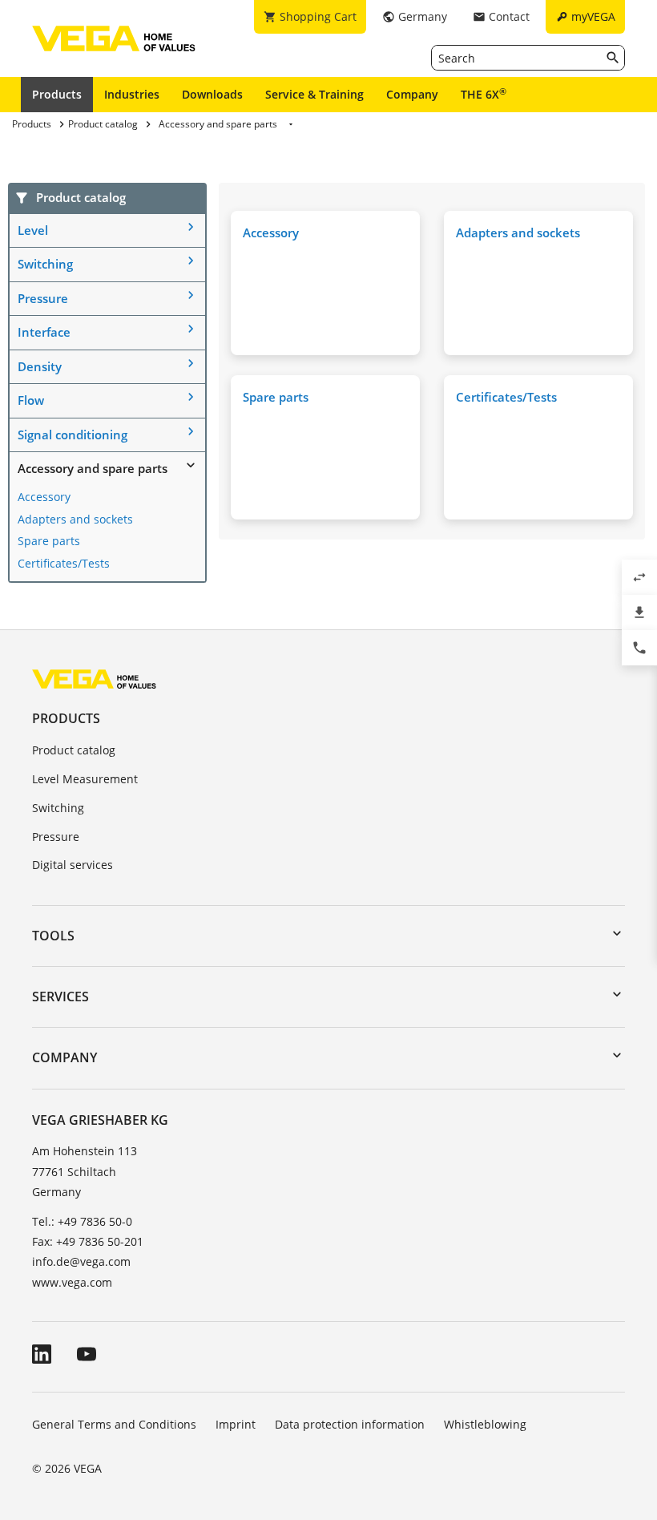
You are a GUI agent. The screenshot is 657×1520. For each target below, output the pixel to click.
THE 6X (483, 94)
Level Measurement (85, 778)
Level (33, 230)
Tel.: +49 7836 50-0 (82, 1221)
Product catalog (73, 750)
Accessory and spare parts (92, 468)
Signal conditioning (72, 434)
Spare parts (49, 540)
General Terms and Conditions (114, 1424)
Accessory (44, 496)
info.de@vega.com (81, 1261)
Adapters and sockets (75, 519)
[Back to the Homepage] (94, 679)
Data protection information (350, 1424)
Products (57, 94)
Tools (53, 935)
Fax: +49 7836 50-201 (87, 1241)
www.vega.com (72, 1282)
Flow (31, 400)
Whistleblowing (485, 1424)
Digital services (72, 864)
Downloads (212, 94)
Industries (131, 94)
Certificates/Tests (64, 563)
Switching (45, 264)
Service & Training (314, 94)
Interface (44, 332)
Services (60, 996)
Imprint (236, 1424)
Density (40, 366)
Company (412, 94)
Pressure (43, 298)
